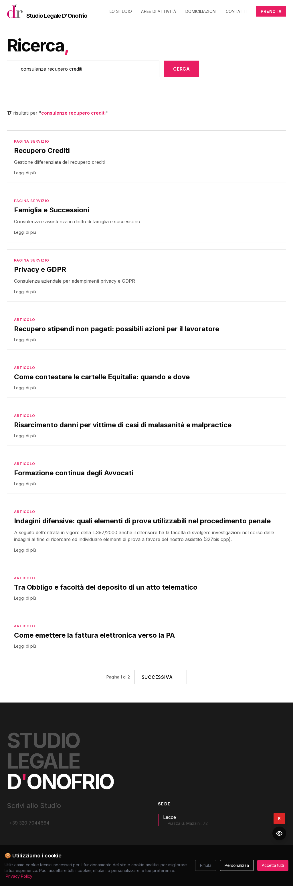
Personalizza (237, 865)
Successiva (157, 677)
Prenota (271, 11)
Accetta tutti (273, 865)
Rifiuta (205, 865)
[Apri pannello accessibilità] (279, 833)
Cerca (181, 69)
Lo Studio (121, 11)
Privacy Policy (19, 876)
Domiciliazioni (201, 11)
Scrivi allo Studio (34, 805)
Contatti (236, 11)
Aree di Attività (158, 11)
